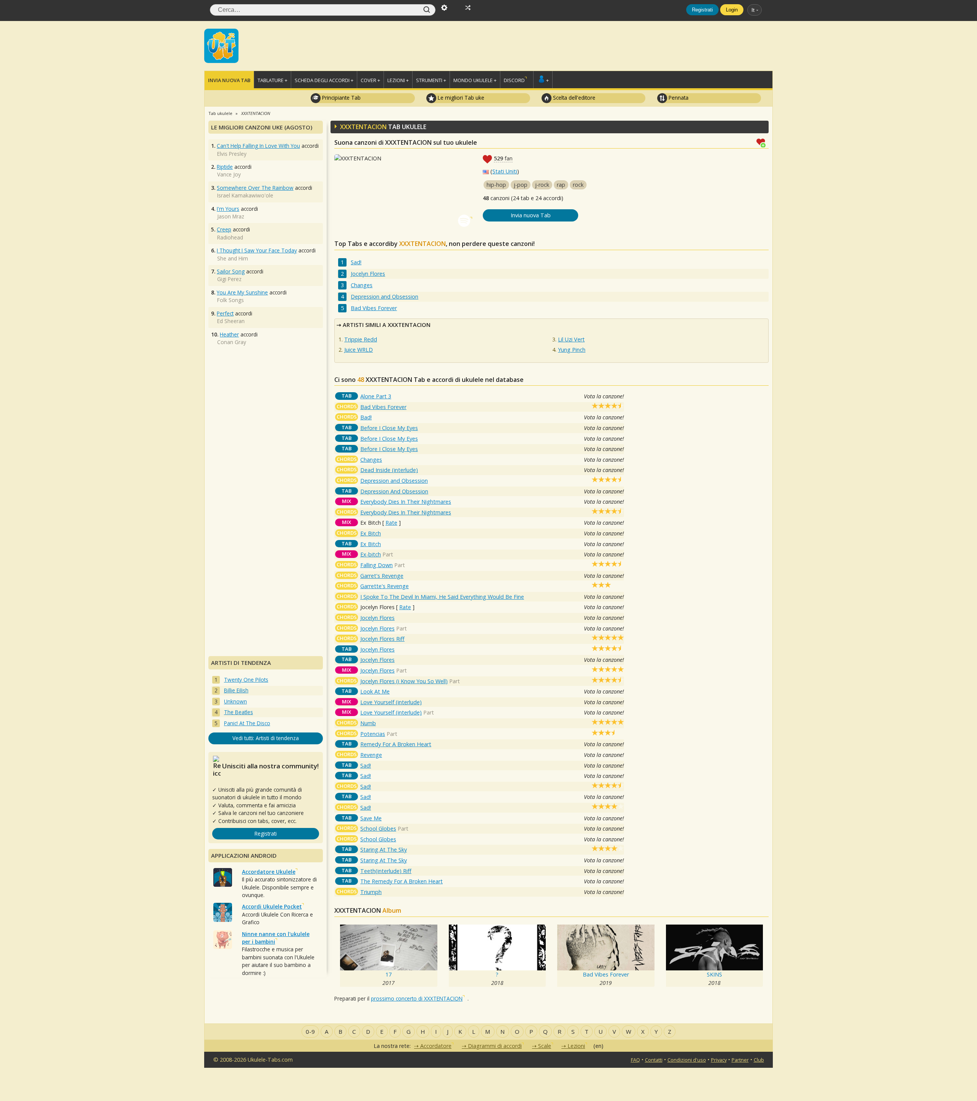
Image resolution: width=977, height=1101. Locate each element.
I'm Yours (228, 208)
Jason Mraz (230, 216)
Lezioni (576, 1045)
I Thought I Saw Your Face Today (257, 250)
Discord (514, 80)
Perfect (225, 313)
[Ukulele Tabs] (221, 45)
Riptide (225, 166)
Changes (361, 285)
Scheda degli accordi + (324, 80)
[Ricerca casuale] (468, 7)
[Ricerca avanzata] (444, 7)
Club (759, 1059)
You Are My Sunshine (242, 292)
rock (578, 184)
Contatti (654, 1059)
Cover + (370, 80)
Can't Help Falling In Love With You (258, 145)
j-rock (542, 184)
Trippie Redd (360, 339)
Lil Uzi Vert (571, 339)
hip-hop (496, 184)
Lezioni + (398, 80)
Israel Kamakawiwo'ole (245, 195)
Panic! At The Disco (247, 723)
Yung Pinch (571, 349)
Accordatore (435, 1045)
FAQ (635, 1059)
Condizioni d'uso (686, 1059)
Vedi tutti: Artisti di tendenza (265, 738)
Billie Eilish (236, 690)
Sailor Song (231, 271)
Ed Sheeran (231, 321)
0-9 (310, 1031)
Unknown (235, 701)
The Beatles (238, 712)
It (753, 10)
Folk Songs (230, 300)
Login (732, 10)
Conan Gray (231, 342)
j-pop (520, 184)
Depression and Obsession (384, 296)
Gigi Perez (229, 279)
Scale (544, 1045)
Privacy (719, 1059)
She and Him (232, 258)
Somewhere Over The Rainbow (255, 187)
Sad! (356, 262)
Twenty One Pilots (246, 679)
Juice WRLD (358, 349)
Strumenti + (431, 80)
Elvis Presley (232, 153)
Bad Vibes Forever (374, 308)
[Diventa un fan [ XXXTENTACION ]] (762, 142)
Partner (740, 1059)
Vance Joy (229, 174)
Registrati (702, 10)
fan (503, 158)
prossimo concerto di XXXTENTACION (417, 998)
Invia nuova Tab (229, 80)
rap (561, 184)
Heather (229, 334)
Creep (224, 229)
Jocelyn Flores (368, 273)
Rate (391, 522)
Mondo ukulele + (475, 80)
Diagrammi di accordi (495, 1045)
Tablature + (272, 80)
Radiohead (230, 237)
